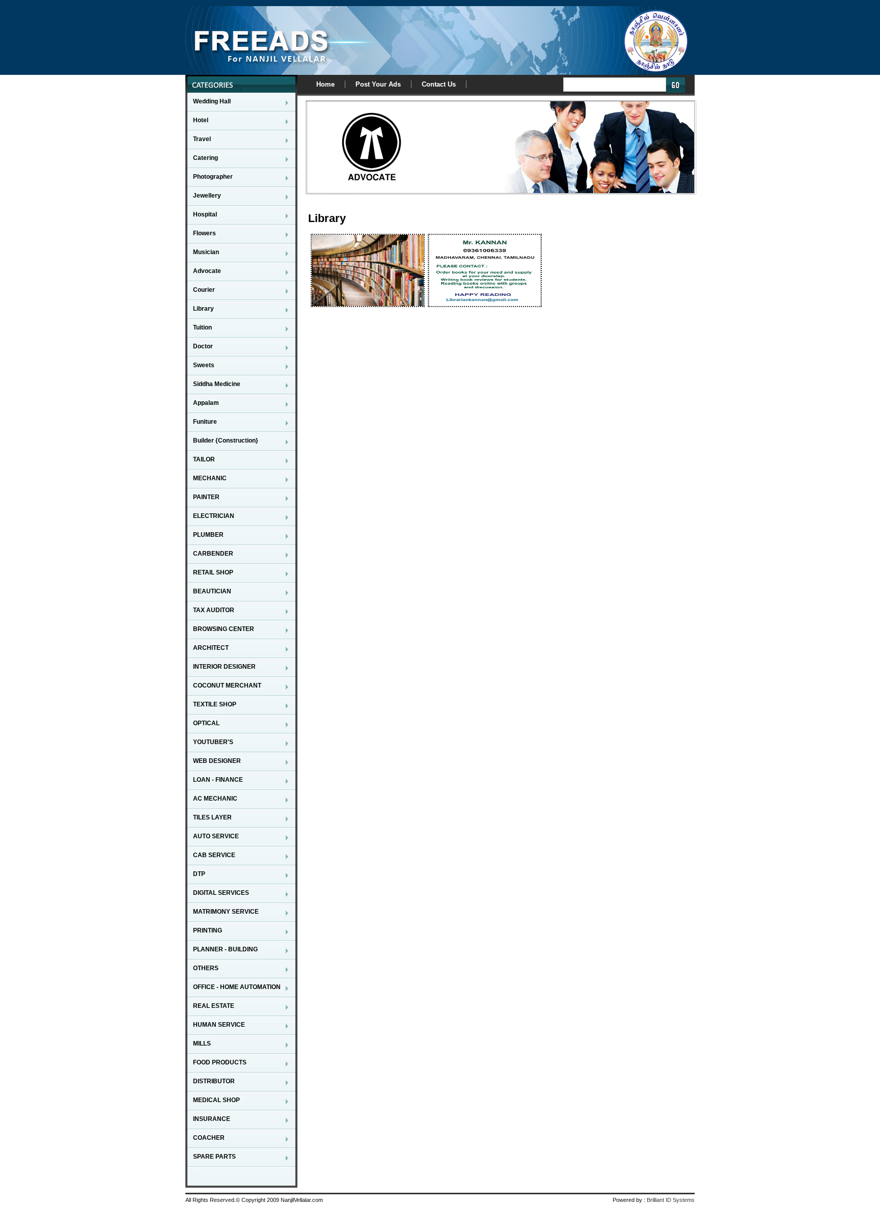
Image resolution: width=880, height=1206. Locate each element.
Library (203, 308)
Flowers (204, 233)
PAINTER (206, 497)
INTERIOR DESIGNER (224, 666)
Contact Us (439, 84)
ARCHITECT (211, 647)
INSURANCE (211, 1118)
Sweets (203, 365)
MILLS (202, 1043)
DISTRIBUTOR (214, 1081)
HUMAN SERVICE (219, 1024)
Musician (206, 252)
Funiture (205, 421)
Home (325, 84)
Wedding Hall (212, 101)
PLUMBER (208, 534)
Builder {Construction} (225, 440)
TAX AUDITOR (213, 610)
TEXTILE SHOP (214, 704)
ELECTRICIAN (213, 515)
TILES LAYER (212, 817)
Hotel (200, 120)
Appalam (206, 402)
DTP (199, 874)
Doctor (203, 346)
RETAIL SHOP (213, 572)
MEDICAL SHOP (216, 1100)
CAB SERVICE (214, 855)
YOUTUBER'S (213, 742)
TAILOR (204, 459)
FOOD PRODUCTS (219, 1062)
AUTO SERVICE (216, 836)
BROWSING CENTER (223, 629)
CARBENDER (213, 553)
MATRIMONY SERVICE (226, 911)
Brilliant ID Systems (671, 1200)
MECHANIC (210, 478)
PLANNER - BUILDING (225, 949)
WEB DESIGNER (217, 760)
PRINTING (207, 930)
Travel (202, 139)
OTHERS (205, 968)
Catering (205, 157)
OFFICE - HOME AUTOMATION (237, 987)
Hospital (205, 214)
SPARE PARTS (214, 1156)
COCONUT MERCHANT (227, 685)
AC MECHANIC (215, 798)
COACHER (209, 1137)
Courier (204, 289)
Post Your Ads (378, 84)
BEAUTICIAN (212, 591)
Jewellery (207, 195)
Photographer (213, 176)
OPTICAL (206, 723)
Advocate (207, 271)
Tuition (202, 327)
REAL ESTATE (213, 1005)
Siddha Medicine (216, 384)
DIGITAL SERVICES (221, 892)
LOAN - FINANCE (218, 779)
